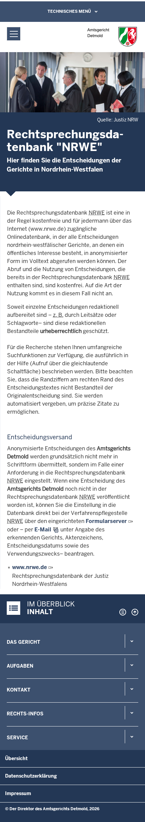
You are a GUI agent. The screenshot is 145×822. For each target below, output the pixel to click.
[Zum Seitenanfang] (133, 612)
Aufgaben (20, 666)
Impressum (18, 793)
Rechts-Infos (25, 714)
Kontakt (18, 690)
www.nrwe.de (29, 567)
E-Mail (42, 529)
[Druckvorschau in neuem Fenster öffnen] (121, 612)
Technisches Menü (69, 11)
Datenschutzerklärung (31, 776)
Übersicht (16, 758)
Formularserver (106, 521)
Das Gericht (23, 642)
